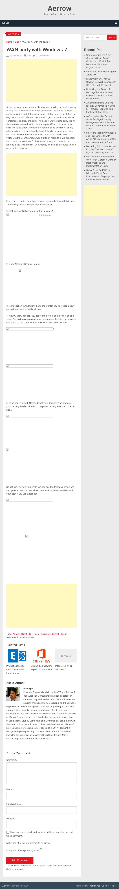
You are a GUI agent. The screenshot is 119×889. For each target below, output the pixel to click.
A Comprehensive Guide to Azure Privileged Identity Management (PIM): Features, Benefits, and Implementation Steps (101, 122)
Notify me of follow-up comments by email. (28, 843)
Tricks (64, 634)
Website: (10, 818)
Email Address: (13, 804)
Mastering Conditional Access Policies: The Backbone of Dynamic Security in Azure (101, 149)
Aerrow (59, 8)
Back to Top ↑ (109, 885)
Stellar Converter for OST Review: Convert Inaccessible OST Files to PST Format (101, 81)
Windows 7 (12, 637)
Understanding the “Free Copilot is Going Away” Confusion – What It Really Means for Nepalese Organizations (99, 61)
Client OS (26, 634)
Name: (9, 789)
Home (9, 41)
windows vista (27, 637)
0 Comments (43, 55)
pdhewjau (17, 55)
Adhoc (16, 634)
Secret (55, 634)
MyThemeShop (93, 885)
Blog (17, 41)
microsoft (45, 634)
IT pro (36, 634)
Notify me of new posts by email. (23, 850)
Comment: (11, 760)
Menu (5, 23)
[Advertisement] (41, 80)
